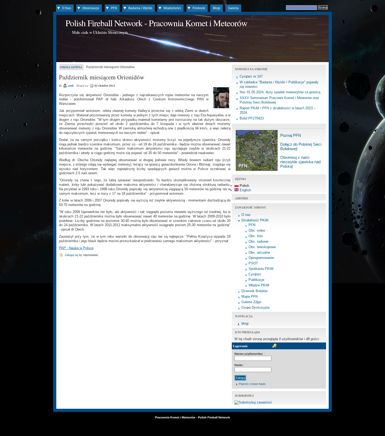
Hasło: (239, 365)
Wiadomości (172, 8)
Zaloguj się (71, 255)
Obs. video (257, 230)
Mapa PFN (249, 296)
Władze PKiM (259, 285)
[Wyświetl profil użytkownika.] (220, 109)
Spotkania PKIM (261, 269)
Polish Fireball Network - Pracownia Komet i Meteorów (156, 23)
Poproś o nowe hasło (252, 383)
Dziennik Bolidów (254, 291)
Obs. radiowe (258, 241)
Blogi (216, 8)
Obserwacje (90, 8)
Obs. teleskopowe (262, 247)
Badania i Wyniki (140, 8)
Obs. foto (256, 236)
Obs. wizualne (259, 252)
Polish (244, 186)
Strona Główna (71, 67)
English (245, 190)
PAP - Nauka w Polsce (76, 248)
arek (71, 86)
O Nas (66, 8)
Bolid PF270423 (252, 118)
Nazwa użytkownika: (249, 353)
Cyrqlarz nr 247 (251, 76)
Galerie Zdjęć (251, 302)
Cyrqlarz (255, 274)
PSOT (253, 263)
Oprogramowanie (261, 258)
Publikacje (256, 280)
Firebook (198, 8)
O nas (246, 215)
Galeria (233, 8)
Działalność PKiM (254, 220)
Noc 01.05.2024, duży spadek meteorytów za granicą (280, 92)
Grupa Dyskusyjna (255, 307)
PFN (114, 8)
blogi (245, 323)
